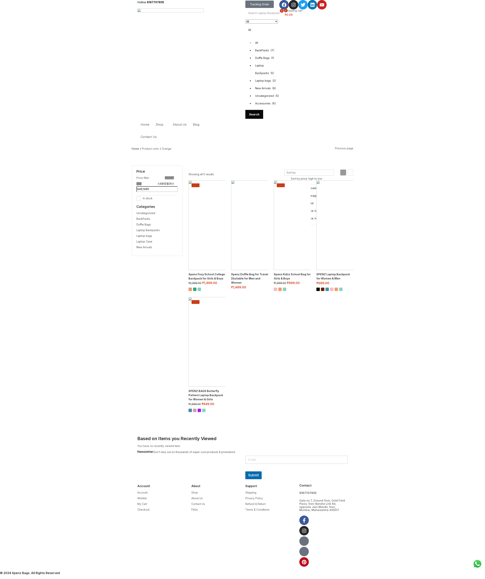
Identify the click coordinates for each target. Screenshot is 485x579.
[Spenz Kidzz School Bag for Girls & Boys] (292, 225)
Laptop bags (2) (265, 80)
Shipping (250, 492)
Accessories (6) (265, 103)
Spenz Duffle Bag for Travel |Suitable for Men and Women (249, 278)
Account (142, 492)
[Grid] (343, 172)
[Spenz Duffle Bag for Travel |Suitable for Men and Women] (249, 225)
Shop (160, 124)
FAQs (194, 509)
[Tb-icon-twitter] (304, 541)
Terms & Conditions (257, 509)
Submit (253, 475)
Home (145, 124)
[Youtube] (322, 4)
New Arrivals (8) (265, 88)
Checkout (143, 509)
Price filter (142, 177)
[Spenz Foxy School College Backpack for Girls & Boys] (207, 225)
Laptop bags (144, 235)
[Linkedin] (312, 4)
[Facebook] (284, 4)
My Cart (142, 503)
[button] (252, 62)
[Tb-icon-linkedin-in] (304, 551)
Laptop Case (144, 241)
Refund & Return (255, 503)
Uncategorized (145, 213)
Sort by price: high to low (312, 218)
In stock (148, 198)
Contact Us (149, 137)
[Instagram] (293, 4)
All (256, 42)
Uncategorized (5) (267, 95)
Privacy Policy (254, 498)
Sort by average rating (311, 195)
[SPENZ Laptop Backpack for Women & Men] (334, 225)
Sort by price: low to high (312, 210)
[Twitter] (303, 4)
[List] (350, 172)
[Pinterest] (304, 562)
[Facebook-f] (304, 520)
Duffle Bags (143, 224)
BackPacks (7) (264, 50)
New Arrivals (144, 247)
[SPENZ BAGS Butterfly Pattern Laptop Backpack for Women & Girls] (207, 342)
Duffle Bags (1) (264, 57)
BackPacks (143, 218)
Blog (196, 124)
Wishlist (142, 498)
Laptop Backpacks (148, 230)
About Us (180, 124)
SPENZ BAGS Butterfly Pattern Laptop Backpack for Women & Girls (206, 395)
